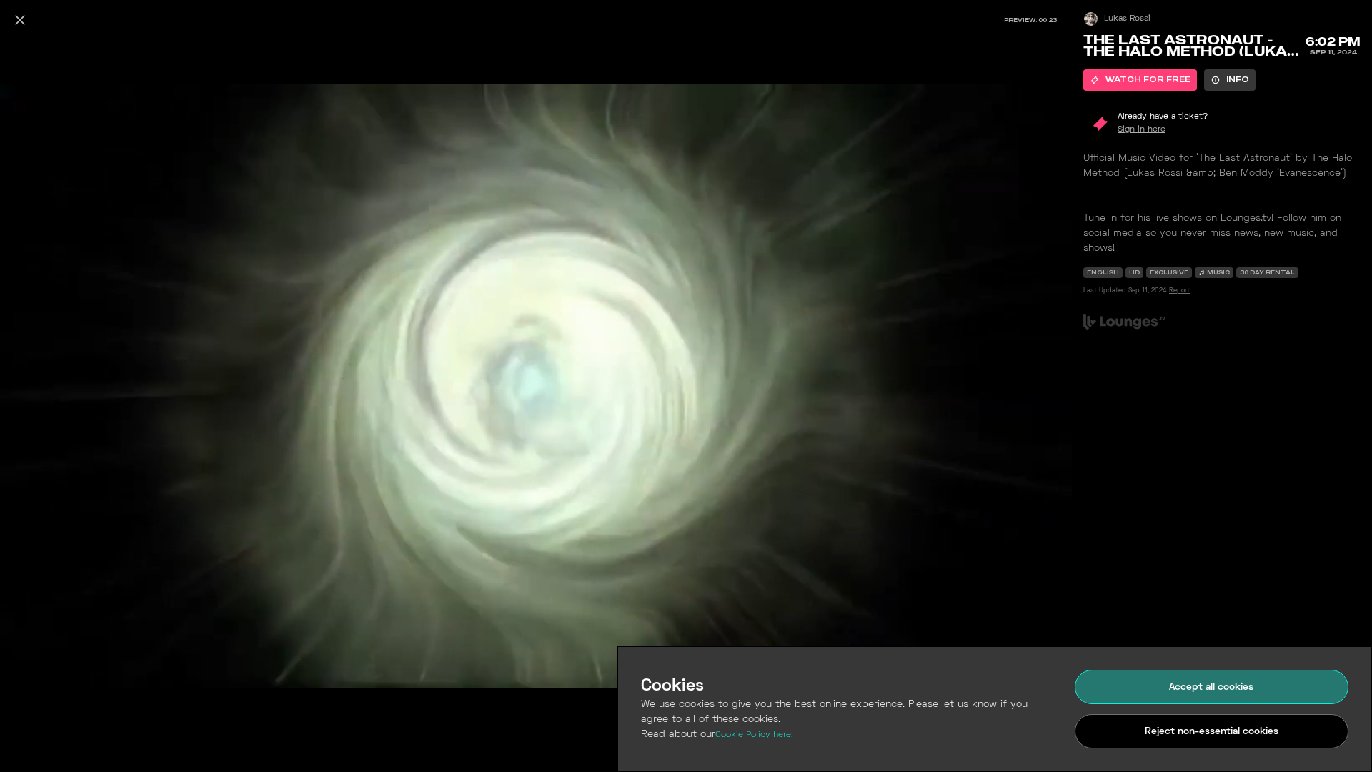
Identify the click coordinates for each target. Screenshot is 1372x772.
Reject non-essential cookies (1211, 731)
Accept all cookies (1211, 687)
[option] (1140, 80)
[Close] (20, 20)
